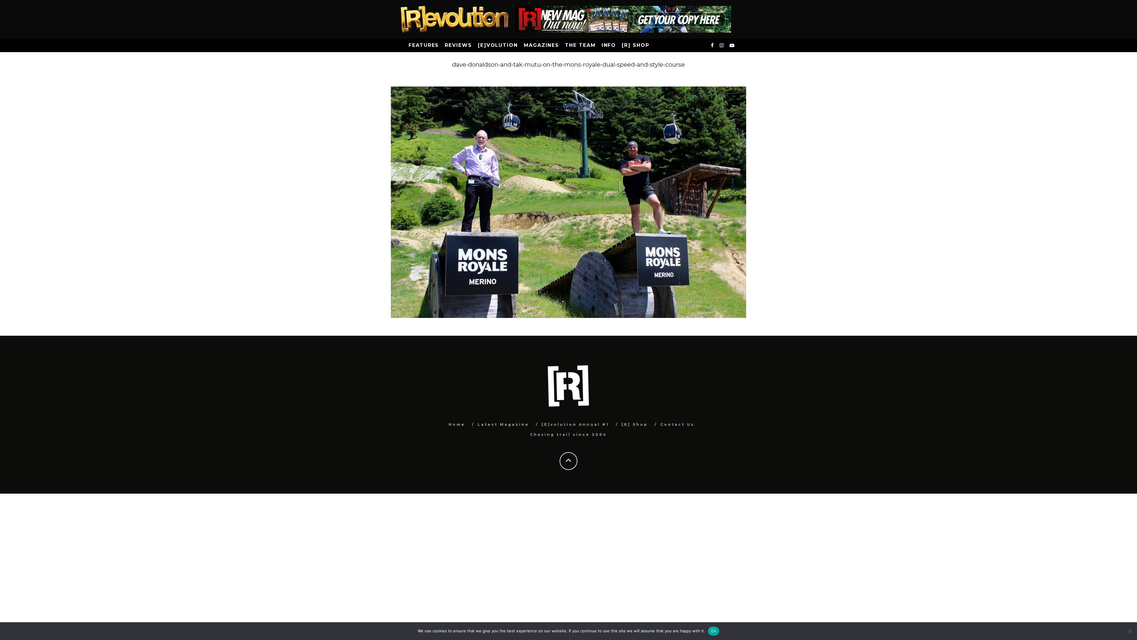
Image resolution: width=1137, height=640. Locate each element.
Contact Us (677, 424)
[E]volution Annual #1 (575, 424)
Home (457, 424)
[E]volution (498, 45)
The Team (580, 45)
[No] (1130, 631)
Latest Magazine (503, 424)
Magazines (541, 45)
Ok (713, 630)
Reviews (458, 45)
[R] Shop (635, 45)
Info (609, 45)
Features (424, 45)
